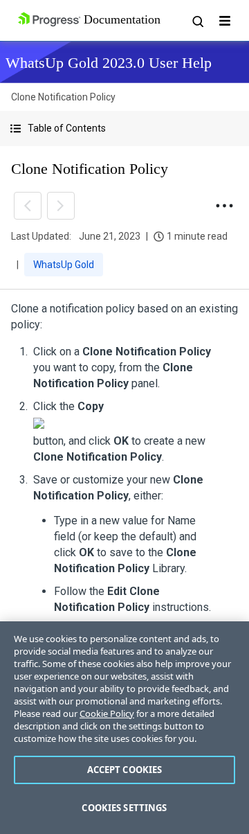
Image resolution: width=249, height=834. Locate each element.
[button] (124, 128)
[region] (124, 727)
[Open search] (197, 21)
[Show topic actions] (224, 206)
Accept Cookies (125, 769)
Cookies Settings (124, 807)
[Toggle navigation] (224, 21)
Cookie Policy (107, 713)
